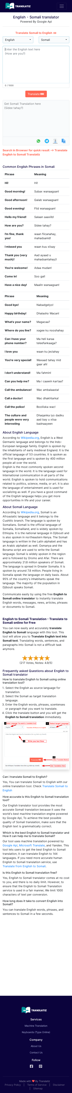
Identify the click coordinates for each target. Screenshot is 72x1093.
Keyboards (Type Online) (36, 1032)
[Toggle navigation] (62, 6)
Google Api (10, 845)
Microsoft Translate (32, 845)
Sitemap (38, 1088)
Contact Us (36, 1052)
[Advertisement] (36, 954)
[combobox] (18, 39)
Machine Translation (41, 1025)
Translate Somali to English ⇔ (36, 33)
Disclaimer (59, 1084)
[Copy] (63, 141)
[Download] (55, 141)
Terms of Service (36, 1084)
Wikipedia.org (30, 437)
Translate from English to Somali (24, 866)
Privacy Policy (13, 1084)
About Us (36, 1046)
